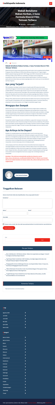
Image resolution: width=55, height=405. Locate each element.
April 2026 (5, 324)
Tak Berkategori (7, 387)
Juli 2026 (5, 315)
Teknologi (5, 390)
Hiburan (5, 352)
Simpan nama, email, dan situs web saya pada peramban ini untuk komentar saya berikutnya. (28, 224)
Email (30, 210)
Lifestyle (5, 367)
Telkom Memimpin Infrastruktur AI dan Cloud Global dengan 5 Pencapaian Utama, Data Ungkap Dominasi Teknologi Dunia (26, 269)
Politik (4, 381)
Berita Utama (6, 340)
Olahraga (5, 372)
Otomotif (5, 375)
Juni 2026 (5, 318)
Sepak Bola (5, 384)
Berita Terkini (6, 337)
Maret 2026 (5, 327)
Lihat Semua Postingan (21, 175)
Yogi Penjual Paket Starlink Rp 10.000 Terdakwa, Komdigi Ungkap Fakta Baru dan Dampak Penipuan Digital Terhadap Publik (26, 259)
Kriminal (5, 364)
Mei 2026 (5, 321)
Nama (5, 210)
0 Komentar (14, 63)
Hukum (4, 355)
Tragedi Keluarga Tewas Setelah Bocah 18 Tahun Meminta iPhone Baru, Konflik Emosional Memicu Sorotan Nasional (26, 274)
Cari (6, 237)
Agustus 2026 (6, 312)
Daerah (5, 346)
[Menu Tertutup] (50, 3)
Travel (4, 393)
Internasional (31, 24)
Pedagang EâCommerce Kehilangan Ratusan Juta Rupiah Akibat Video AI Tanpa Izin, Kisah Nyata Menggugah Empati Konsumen (27, 264)
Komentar (6, 197)
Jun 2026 (48, 57)
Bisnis (4, 343)
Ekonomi (5, 349)
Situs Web (5, 217)
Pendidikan (5, 378)
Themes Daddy (32, 403)
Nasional (5, 369)
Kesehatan (5, 361)
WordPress (49, 403)
